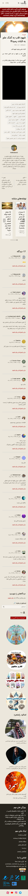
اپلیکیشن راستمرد (21, 852)
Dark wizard (16, 292)
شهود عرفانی (9, 116)
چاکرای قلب (14, 135)
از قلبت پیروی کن (21, 107)
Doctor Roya (16, 361)
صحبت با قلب (11, 123)
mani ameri (16, 379)
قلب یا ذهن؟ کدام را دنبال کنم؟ (18, 132)
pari (19, 417)
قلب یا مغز (7, 132)
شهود (14, 116)
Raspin (18, 457)
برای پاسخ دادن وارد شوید (19, 266)
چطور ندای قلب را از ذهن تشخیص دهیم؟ (16, 138)
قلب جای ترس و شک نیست (19, 126)
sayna (18, 435)
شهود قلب (22, 120)
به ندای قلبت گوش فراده (9, 107)
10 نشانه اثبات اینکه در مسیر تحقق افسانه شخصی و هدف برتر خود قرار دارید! (7, 221)
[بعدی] (4, 220)
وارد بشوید (10, 598)
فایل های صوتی (22, 845)
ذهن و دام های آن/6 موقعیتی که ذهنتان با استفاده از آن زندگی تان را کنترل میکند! (7, 183)
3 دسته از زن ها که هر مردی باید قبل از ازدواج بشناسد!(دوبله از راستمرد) (21, 220)
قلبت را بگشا (22, 135)
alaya (18, 515)
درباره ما (24, 848)
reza (19, 551)
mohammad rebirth (14, 316)
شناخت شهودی (21, 116)
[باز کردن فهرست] (3, 3)
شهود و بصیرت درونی (13, 120)
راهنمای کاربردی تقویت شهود (18, 113)
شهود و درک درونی (20, 123)
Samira (18, 340)
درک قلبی (8, 110)
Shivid (18, 497)
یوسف (18, 397)
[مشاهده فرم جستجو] (18, 3)
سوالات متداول (22, 841)
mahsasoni (23, 45)
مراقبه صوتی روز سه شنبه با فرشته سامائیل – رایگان (21, 181)
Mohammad (16, 475)
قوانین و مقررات (22, 835)
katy (19, 533)
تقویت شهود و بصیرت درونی (18, 110)
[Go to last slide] (23, 220)
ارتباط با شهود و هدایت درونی (18, 104)
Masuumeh (16, 256)
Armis (18, 571)
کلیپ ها (24, 34)
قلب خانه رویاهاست (20, 129)
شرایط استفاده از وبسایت (19, 838)
